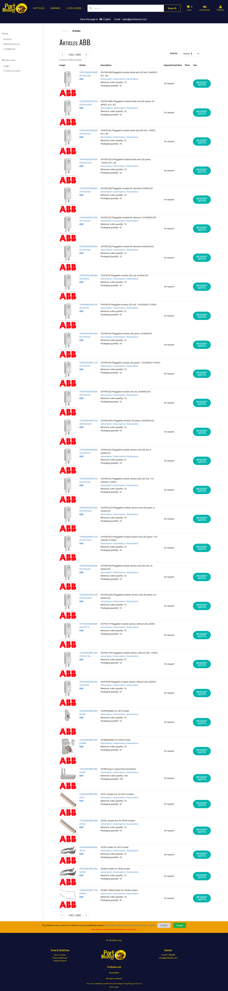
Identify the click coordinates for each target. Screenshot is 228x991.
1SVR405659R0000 (88, 847)
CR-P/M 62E (84, 395)
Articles (7, 39)
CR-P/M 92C (84, 482)
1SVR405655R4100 (88, 594)
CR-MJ (82, 824)
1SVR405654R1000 (88, 333)
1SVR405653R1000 (88, 217)
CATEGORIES (73, 8)
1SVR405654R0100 (88, 304)
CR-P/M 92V (84, 366)
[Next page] (86, 55)
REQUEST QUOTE (201, 83)
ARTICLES (38, 8)
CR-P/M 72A (85, 656)
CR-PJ (82, 797)
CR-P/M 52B (84, 191)
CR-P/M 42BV (85, 104)
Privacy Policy (127, 984)
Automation (106, 79)
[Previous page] (62, 55)
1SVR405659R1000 (88, 868)
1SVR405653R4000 (88, 246)
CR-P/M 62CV (85, 511)
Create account (11, 70)
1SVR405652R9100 (88, 159)
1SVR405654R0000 (88, 275)
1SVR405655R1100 (88, 537)
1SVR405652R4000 (88, 72)
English (107, 19)
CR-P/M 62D (84, 569)
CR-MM (82, 743)
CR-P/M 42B (84, 75)
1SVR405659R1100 (88, 890)
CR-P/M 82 (84, 685)
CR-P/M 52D (84, 250)
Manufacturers (11, 44)
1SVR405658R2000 (88, 769)
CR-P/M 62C (84, 453)
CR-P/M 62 (84, 279)
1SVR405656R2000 (88, 682)
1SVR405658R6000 (88, 820)
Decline (163, 925)
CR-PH (82, 850)
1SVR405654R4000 (88, 391)
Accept (179, 925)
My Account (9, 60)
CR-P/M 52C (84, 221)
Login (6, 65)
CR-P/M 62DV (85, 598)
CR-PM (82, 714)
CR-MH (82, 872)
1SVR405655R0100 (88, 478)
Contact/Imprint (60, 961)
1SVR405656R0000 (88, 624)
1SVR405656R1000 (88, 653)
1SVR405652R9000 (88, 130)
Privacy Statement (59, 958)
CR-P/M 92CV (85, 540)
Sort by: (174, 53)
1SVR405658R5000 (88, 794)
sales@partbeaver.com (134, 19)
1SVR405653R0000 (88, 188)
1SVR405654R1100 (88, 362)
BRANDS (55, 8)
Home (5, 33)
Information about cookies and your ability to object (130, 925)
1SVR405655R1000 (88, 507)
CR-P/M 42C (84, 134)
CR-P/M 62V (84, 337)
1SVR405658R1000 (88, 740)
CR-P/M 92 (84, 308)
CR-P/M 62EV (85, 424)
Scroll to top (115, 940)
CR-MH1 (83, 893)
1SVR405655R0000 (88, 449)
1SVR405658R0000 (88, 711)
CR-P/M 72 (84, 627)
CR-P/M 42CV (85, 162)
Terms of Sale (60, 955)
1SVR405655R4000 (88, 566)
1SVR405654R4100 (88, 420)
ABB (81, 79)
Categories (9, 48)
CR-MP (82, 772)
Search (172, 8)
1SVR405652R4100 (88, 101)
